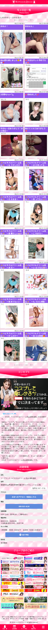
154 (25, 20)
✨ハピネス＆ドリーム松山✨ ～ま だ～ (10, 266)
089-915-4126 (24, 506)
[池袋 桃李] (35, 566)
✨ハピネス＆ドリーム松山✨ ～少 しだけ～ (10, 334)
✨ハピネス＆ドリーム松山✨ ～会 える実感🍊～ (36, 334)
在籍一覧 (4, 629)
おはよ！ (4, 26)
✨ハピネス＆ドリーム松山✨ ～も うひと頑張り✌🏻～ (35, 300)
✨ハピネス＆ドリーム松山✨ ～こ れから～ (35, 232)
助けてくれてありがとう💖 (35, 129)
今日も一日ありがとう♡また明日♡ (11, 129)
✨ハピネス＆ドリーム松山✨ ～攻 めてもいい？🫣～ (11, 300)
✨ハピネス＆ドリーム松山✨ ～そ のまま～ (10, 198)
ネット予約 (24, 629)
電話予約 (33, 629)
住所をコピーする (38, 488)
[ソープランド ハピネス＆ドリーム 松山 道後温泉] (24, 2)
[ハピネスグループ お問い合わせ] (12, 601)
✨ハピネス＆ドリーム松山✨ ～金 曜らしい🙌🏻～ (11, 232)
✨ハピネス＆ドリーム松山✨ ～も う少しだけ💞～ (11, 163)
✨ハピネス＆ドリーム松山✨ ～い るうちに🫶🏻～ (36, 266)
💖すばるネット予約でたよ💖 (35, 61)
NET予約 (25, 535)
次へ (32, 20)
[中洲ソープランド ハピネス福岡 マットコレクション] (35, 587)
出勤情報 (14, 629)
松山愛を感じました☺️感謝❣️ (10, 61)
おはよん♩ (29, 26)
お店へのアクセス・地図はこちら (24, 497)
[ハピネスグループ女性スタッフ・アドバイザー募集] (35, 608)
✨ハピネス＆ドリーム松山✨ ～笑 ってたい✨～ (36, 198)
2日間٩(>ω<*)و (7, 94)
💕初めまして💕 (32, 94)
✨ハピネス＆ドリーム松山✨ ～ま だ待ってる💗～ (36, 163)
